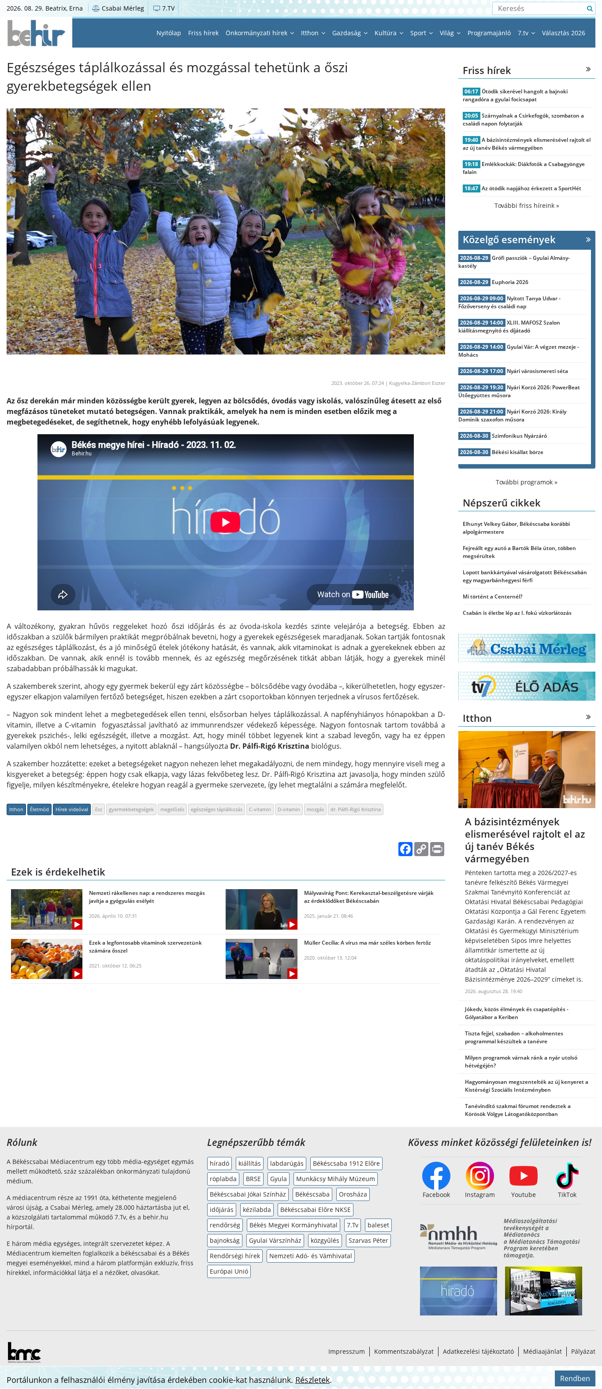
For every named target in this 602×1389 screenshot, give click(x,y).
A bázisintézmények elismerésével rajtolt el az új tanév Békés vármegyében (527, 143)
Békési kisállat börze (517, 452)
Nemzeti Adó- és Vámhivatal (310, 1256)
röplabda (223, 1179)
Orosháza (353, 1194)
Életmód (39, 809)
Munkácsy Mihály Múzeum (335, 1179)
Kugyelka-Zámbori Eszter (417, 383)
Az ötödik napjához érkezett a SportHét (531, 188)
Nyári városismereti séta (537, 371)
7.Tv (352, 1225)
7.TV (167, 8)
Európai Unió (229, 1271)
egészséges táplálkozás (216, 809)
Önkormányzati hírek (257, 33)
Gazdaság (347, 33)
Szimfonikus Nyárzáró (519, 436)
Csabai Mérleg (122, 8)
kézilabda (257, 1209)
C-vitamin (260, 809)
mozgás (315, 809)
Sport (419, 33)
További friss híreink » (526, 205)
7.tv (524, 33)
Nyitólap (168, 33)
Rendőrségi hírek (235, 1256)
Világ (448, 33)
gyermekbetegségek (131, 809)
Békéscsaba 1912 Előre (346, 1163)
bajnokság (225, 1240)
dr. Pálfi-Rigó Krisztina (356, 809)
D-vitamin (289, 809)
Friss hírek (203, 33)
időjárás (222, 1209)
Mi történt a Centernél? (492, 596)
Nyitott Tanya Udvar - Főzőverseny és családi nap (509, 302)
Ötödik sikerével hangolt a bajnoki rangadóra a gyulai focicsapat (515, 95)
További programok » (526, 482)
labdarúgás (287, 1163)
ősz (98, 809)
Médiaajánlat (542, 1351)
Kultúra (386, 33)
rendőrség (225, 1225)
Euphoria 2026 (510, 282)
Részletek (312, 1379)
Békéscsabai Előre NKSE (315, 1209)
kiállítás (249, 1163)
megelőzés (172, 809)
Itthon (310, 33)
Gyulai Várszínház (275, 1240)
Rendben (575, 1378)
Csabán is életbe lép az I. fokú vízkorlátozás (517, 613)
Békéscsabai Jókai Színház (248, 1194)
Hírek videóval (72, 809)
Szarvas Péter (368, 1240)
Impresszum (346, 1351)
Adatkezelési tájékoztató (478, 1351)
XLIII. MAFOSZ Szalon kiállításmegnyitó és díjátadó (509, 326)
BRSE (253, 1179)
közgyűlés (325, 1240)
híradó (219, 1163)
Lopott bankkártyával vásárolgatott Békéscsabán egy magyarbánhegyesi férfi (525, 576)
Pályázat (583, 1351)
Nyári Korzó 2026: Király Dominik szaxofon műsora (512, 415)
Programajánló (489, 33)
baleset (378, 1225)
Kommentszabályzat (404, 1351)
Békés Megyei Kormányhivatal (293, 1225)
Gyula (278, 1179)
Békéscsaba (312, 1194)
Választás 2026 (563, 33)
